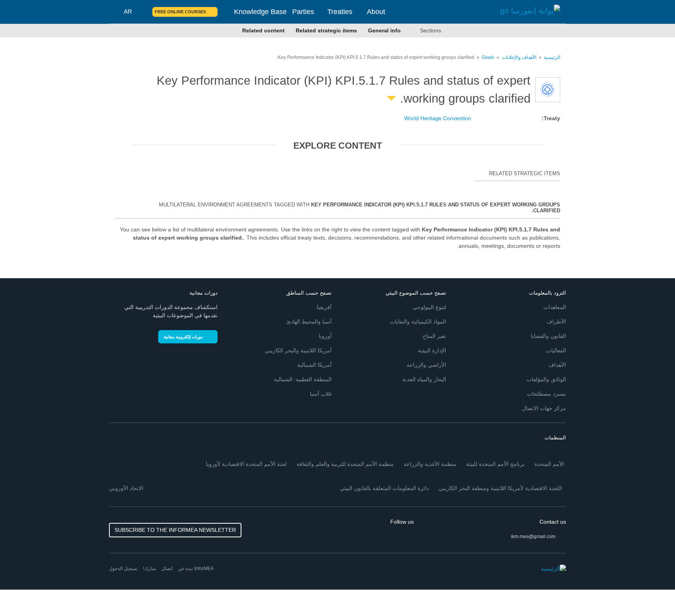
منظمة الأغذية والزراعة (430, 464)
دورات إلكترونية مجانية (183, 336)
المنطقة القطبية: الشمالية (303, 379)
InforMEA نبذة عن (196, 568)
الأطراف (556, 321)
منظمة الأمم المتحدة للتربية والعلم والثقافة (345, 464)
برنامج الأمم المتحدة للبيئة (495, 464)
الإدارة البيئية (432, 350)
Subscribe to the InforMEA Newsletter (175, 530)
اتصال (167, 568)
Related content (263, 30)
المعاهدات (554, 307)
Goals (488, 57)
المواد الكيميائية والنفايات (418, 321)
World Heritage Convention (437, 118)
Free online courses (180, 11)
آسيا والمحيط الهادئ (309, 321)
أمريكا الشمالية (314, 365)
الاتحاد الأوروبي (126, 488)
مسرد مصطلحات (546, 394)
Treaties (339, 12)
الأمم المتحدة (549, 464)
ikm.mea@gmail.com (533, 536)
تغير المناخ (434, 336)
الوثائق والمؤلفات (546, 379)
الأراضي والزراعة (426, 365)
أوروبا (325, 336)
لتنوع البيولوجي (429, 307)
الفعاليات (556, 350)
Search (142, 12)
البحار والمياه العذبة (424, 379)
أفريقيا (324, 307)
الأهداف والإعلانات (518, 57)
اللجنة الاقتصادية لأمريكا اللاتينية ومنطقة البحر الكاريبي (500, 488)
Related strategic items (326, 30)
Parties (303, 12)
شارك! (149, 568)
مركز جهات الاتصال (544, 408)
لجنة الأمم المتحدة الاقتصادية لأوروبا (246, 464)
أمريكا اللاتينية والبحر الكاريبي (298, 350)
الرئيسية (552, 57)
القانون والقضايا (548, 336)
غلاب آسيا (321, 394)
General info (384, 30)
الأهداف (557, 365)
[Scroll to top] (23, 567)
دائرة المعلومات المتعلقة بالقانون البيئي (384, 488)
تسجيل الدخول (123, 568)
